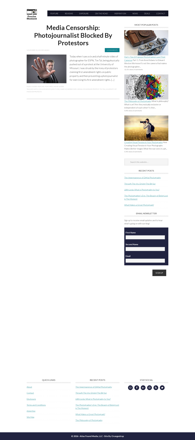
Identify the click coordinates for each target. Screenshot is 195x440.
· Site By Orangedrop (113, 436)
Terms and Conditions (36, 405)
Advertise (31, 411)
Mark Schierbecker (68, 89)
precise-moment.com (44, 19)
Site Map (30, 417)
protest (96, 89)
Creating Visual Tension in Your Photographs (143, 142)
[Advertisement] (144, 320)
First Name (131, 232)
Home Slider (58, 86)
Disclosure (31, 399)
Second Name (132, 244)
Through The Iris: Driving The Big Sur (140, 184)
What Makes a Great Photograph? (139, 205)
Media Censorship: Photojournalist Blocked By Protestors (73, 35)
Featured (49, 86)
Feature (41, 86)
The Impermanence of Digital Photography (142, 177)
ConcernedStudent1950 (49, 89)
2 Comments (112, 50)
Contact (30, 393)
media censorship (84, 89)
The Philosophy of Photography (137, 101)
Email (128, 256)
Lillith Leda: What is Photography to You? (141, 189)
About (29, 387)
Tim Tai (102, 89)
